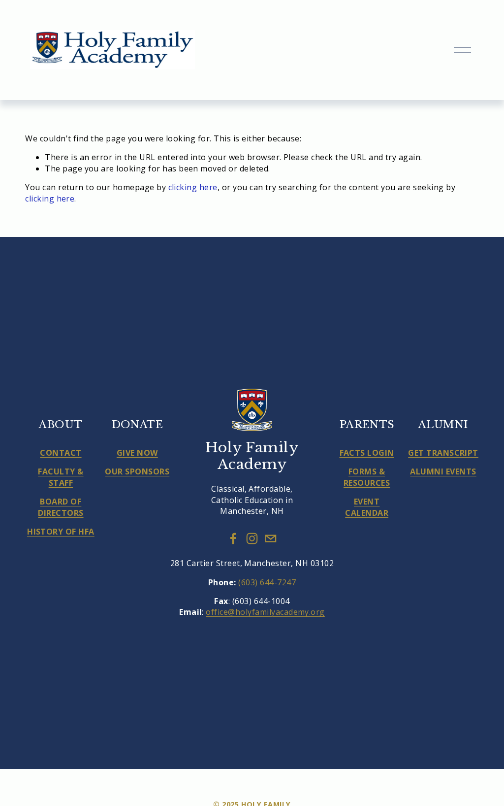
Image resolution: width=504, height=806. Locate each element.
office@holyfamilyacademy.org (265, 611)
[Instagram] (252, 538)
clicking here (193, 187)
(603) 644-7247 (267, 582)
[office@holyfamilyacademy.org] (271, 538)
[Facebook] (233, 538)
